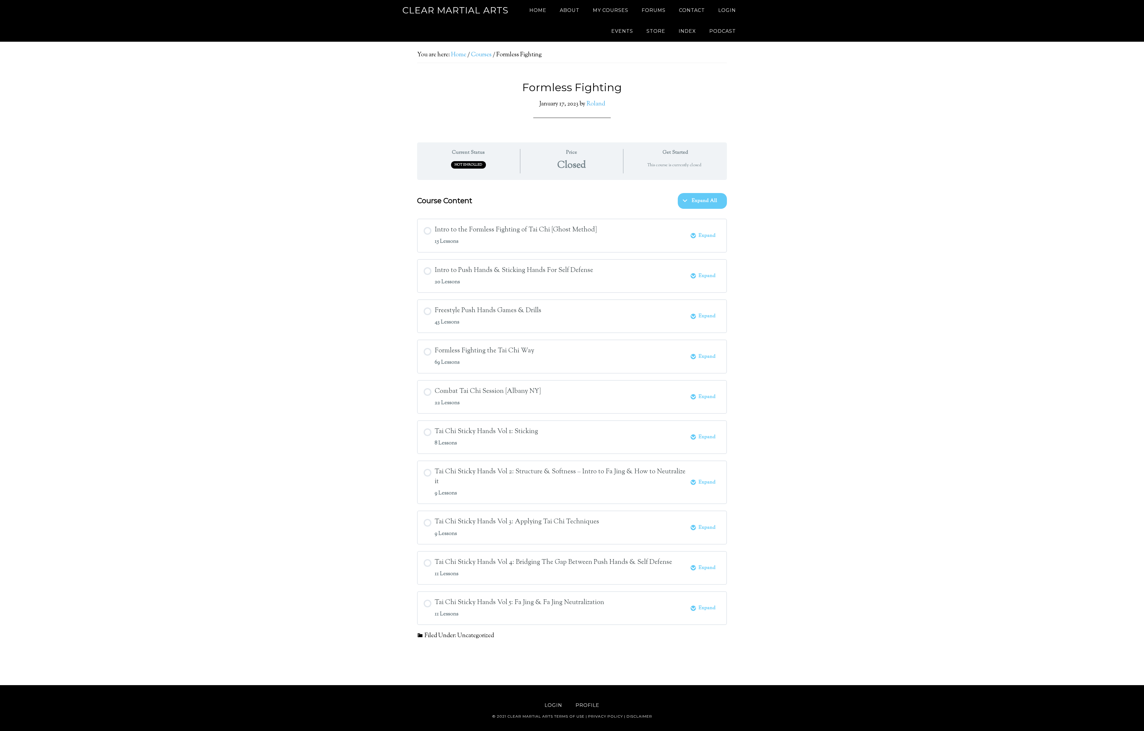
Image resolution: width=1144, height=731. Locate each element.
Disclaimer (639, 716)
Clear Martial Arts (455, 10)
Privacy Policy (605, 716)
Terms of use (569, 716)
